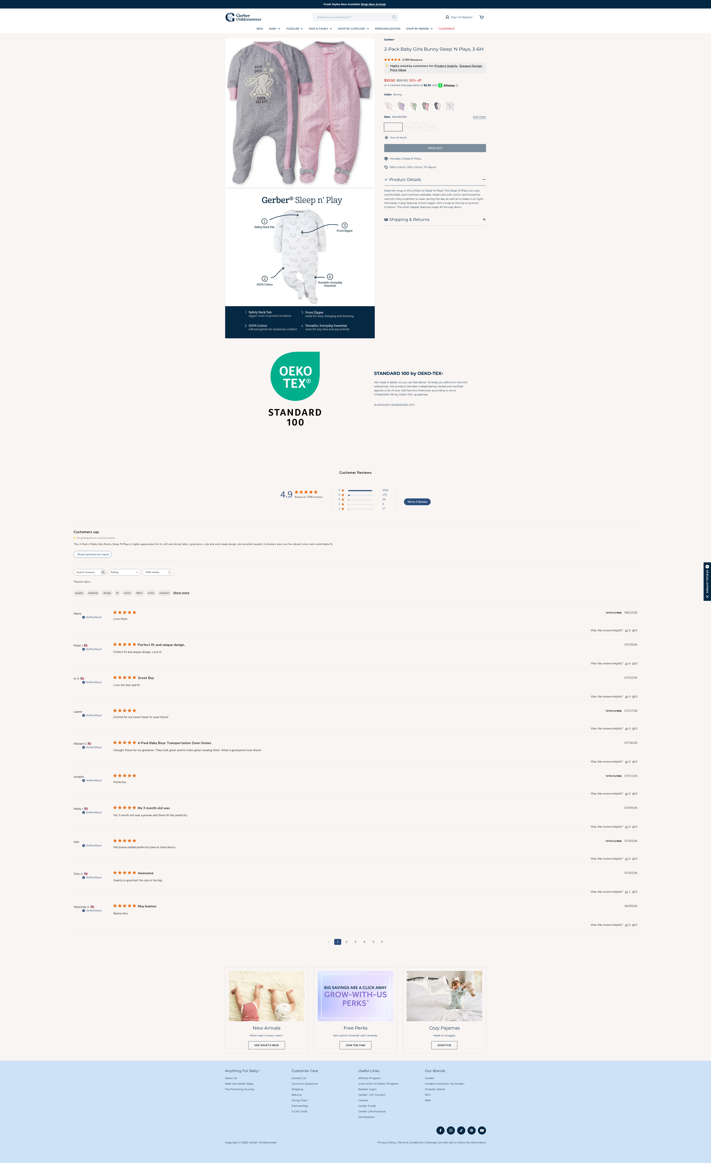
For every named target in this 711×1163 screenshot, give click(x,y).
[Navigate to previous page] (328, 942)
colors (127, 593)
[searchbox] (87, 572)
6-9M (432, 128)
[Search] (394, 17)
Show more (181, 593)
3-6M (421, 128)
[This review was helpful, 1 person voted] (626, 892)
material (93, 593)
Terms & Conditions (410, 1142)
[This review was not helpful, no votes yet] (633, 630)
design (107, 593)
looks (151, 593)
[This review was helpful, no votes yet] (626, 630)
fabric (139, 593)
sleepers (164, 593)
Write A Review (417, 502)
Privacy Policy (387, 1142)
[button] (707, 581)
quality (79, 593)
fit (117, 593)
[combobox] (355, 17)
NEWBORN (394, 128)
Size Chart (479, 116)
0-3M (409, 128)
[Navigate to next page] (382, 942)
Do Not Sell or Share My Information (462, 1142)
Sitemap (430, 1142)
